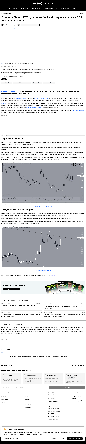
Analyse (3, 13)
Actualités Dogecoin (53, 416)
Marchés (8, 13)
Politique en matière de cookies (34, 435)
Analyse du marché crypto (53, 405)
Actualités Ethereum (53, 409)
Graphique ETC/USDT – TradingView (43, 206)
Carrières (3, 405)
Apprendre (27, 399)
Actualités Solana (53, 419)
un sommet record (78, 111)
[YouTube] (2, 25)
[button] (11, 378)
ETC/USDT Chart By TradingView (43, 270)
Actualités (27, 396)
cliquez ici (54, 275)
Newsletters (28, 407)
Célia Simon (11, 63)
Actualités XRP (52, 398)
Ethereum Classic (9, 91)
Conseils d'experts (30, 405)
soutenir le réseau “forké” (34, 108)
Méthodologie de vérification (76, 397)
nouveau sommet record (41, 98)
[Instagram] (18, 25)
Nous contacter (5, 399)
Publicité (3, 396)
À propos (3, 402)
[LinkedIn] (14, 25)
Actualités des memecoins (52, 423)
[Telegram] (10, 25)
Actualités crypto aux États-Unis (54, 412)
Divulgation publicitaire (78, 401)
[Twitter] (6, 25)
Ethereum (4, 104)
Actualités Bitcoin (53, 401)
